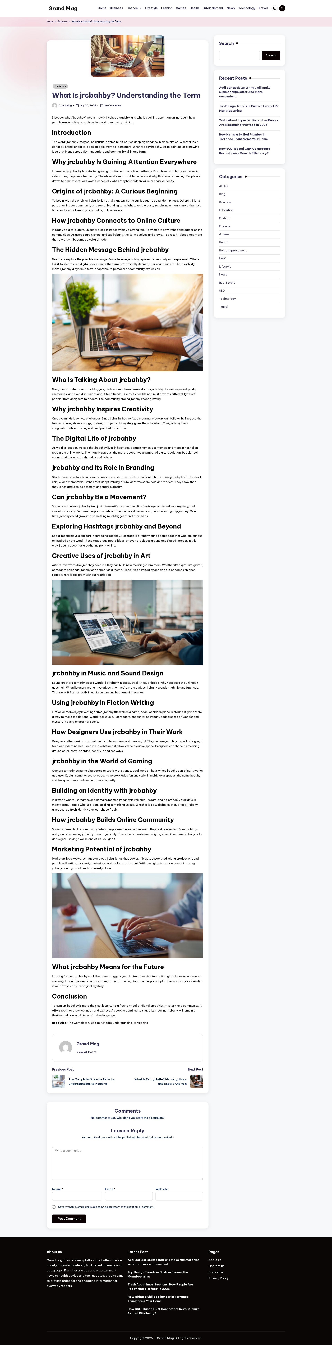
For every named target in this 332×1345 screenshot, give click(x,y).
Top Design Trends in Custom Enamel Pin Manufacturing (249, 108)
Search (226, 43)
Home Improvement (233, 250)
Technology (227, 298)
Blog (222, 194)
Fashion (224, 218)
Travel (223, 307)
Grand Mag (62, 8)
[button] (86, 1052)
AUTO (223, 186)
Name (57, 1189)
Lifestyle (225, 266)
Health (223, 242)
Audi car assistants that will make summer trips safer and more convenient (244, 91)
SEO (222, 290)
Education (226, 210)
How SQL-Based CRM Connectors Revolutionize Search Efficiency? (244, 151)
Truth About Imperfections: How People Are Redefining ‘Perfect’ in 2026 (248, 122)
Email (110, 1189)
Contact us (216, 1266)
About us (215, 1260)
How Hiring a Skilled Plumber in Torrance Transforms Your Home (243, 137)
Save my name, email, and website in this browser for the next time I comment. (106, 1206)
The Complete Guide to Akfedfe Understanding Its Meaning (108, 1022)
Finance (224, 226)
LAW (222, 258)
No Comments (112, 105)
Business (60, 86)
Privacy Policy (218, 1278)
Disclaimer (216, 1272)
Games (224, 234)
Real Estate (227, 282)
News (223, 274)
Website (161, 1189)
